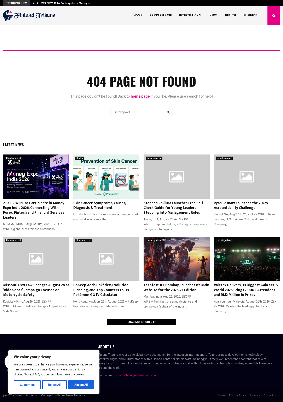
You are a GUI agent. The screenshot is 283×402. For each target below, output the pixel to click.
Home (138, 15)
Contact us (270, 395)
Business (250, 15)
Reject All (54, 384)
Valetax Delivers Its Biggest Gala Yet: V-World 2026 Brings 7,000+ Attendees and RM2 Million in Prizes (247, 290)
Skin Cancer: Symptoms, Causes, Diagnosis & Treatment (99, 205)
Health (230, 15)
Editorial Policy (237, 395)
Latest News (13, 144)
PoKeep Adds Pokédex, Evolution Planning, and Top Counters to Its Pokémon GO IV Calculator (101, 290)
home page (140, 96)
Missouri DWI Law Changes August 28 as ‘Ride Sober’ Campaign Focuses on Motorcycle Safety (36, 290)
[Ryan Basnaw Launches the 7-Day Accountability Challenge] (247, 176)
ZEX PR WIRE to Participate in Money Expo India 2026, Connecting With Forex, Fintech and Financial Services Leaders (33, 210)
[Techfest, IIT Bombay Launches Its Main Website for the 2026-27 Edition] (177, 259)
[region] (53, 372)
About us (255, 395)
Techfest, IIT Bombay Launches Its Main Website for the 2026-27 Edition (176, 287)
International (190, 15)
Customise (27, 384)
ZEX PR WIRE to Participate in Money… (65, 3)
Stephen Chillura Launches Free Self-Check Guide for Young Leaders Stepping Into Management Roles (174, 208)
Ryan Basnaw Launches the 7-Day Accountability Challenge (241, 205)
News (213, 15)
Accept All (81, 384)
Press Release (161, 15)
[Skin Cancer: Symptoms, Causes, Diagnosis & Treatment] (106, 176)
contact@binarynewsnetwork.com (136, 375)
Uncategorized (13, 158)
